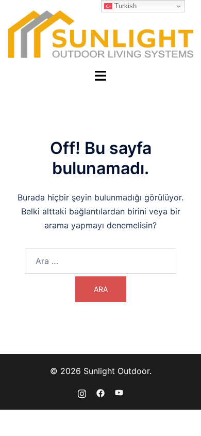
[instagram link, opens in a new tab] (82, 392)
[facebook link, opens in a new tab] (100, 392)
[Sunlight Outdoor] (100, 33)
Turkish (124, 6)
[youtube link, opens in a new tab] (119, 392)
